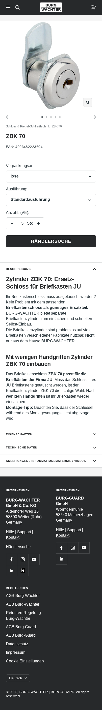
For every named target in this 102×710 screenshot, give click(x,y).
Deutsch (15, 678)
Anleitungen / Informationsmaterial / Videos (46, 460)
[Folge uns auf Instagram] (22, 559)
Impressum (15, 652)
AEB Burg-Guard (21, 635)
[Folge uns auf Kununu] (22, 570)
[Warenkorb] (93, 7)
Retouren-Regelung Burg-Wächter (23, 615)
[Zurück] (8, 117)
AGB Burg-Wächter (23, 595)
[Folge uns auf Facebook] (11, 559)
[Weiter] (94, 117)
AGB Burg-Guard (21, 627)
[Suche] (17, 7)
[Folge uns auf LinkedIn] (11, 570)
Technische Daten (21, 447)
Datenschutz (17, 644)
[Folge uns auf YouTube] (33, 559)
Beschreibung (18, 268)
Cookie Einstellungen (25, 661)
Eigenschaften (19, 434)
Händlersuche (51, 241)
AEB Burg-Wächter (22, 604)
